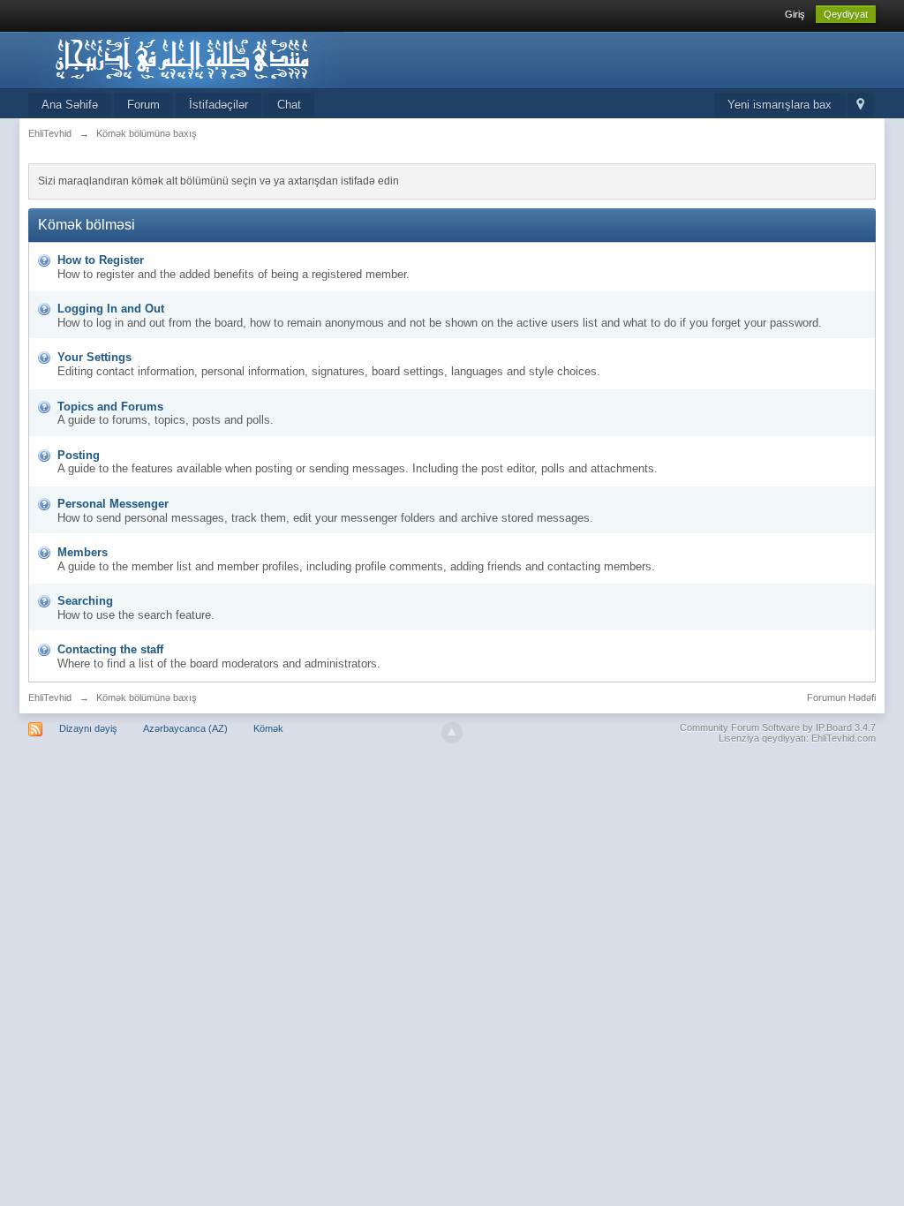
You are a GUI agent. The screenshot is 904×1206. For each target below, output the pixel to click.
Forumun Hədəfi (841, 697)
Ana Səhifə (69, 104)
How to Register (100, 260)
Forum (143, 104)
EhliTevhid (50, 697)
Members (82, 552)
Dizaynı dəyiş (88, 728)
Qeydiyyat (846, 14)
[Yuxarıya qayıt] (452, 732)
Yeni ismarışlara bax (779, 104)
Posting (78, 455)
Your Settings (94, 357)
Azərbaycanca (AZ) (185, 728)
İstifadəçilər (218, 104)
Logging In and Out (110, 308)
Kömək (268, 728)
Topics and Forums (110, 406)
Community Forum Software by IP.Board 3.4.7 (778, 727)
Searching (85, 600)
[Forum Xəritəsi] (860, 105)
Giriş (795, 14)
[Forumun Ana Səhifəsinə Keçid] (186, 58)
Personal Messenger (113, 503)
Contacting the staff (110, 649)
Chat (289, 104)
